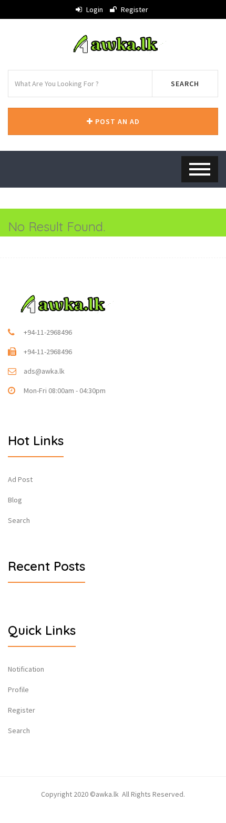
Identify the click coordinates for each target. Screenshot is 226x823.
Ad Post (20, 479)
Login (94, 9)
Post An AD (116, 121)
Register (133, 9)
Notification (26, 669)
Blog (15, 500)
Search (185, 83)
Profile (18, 689)
